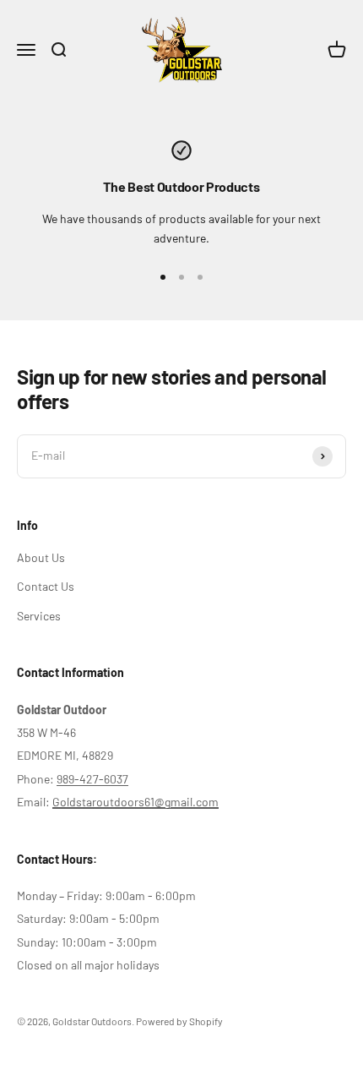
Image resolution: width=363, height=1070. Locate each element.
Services (39, 616)
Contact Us (45, 586)
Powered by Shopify (179, 1021)
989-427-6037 (92, 779)
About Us (41, 557)
